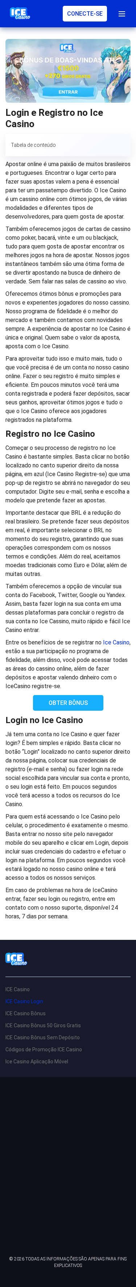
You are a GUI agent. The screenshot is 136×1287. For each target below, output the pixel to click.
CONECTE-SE (85, 13)
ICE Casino (17, 989)
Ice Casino (116, 642)
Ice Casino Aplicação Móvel (36, 1061)
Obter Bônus (68, 702)
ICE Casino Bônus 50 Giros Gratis (43, 1025)
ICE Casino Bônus (25, 1013)
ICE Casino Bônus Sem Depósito (42, 1037)
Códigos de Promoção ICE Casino (43, 1049)
